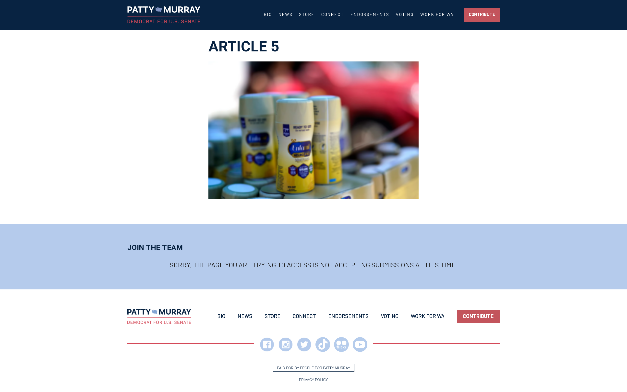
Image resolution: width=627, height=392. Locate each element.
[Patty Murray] (159, 316)
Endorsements (369, 14)
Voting (405, 14)
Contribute (482, 14)
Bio (268, 14)
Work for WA (437, 14)
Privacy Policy (313, 380)
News (285, 14)
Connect (332, 14)
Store (306, 14)
